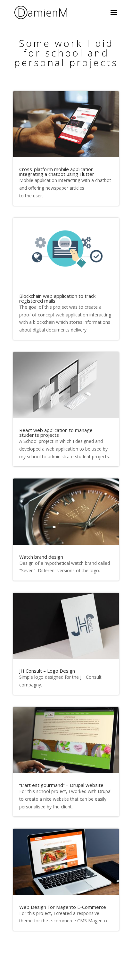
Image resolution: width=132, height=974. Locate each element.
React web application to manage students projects (56, 432)
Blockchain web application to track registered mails (57, 298)
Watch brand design (41, 557)
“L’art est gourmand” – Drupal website (61, 785)
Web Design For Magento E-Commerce (62, 907)
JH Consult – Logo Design (47, 671)
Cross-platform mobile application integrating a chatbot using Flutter (56, 171)
